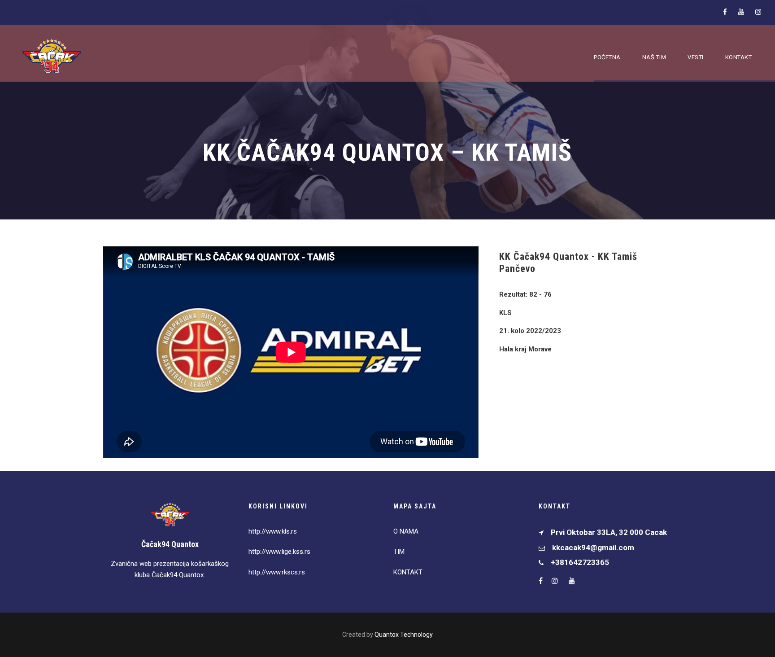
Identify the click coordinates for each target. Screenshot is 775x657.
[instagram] (758, 12)
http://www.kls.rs (272, 531)
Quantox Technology (403, 634)
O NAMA (405, 531)
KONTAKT (407, 572)
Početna (607, 57)
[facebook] (725, 12)
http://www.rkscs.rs (276, 572)
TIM (399, 552)
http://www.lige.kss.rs (279, 552)
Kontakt (738, 57)
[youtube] (741, 12)
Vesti (696, 57)
